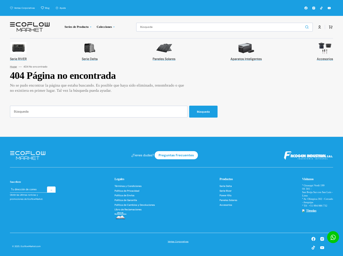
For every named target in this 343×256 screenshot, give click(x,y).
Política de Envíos (124, 195)
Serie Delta (226, 186)
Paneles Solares (228, 200)
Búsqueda (203, 111)
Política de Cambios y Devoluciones (135, 205)
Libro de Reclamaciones (128, 209)
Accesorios (226, 205)
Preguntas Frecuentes (176, 155)
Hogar (13, 66)
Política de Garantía (126, 200)
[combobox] (224, 27)
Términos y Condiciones (128, 186)
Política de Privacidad (127, 190)
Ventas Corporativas (178, 241)
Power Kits (225, 195)
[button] (319, 27)
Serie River (226, 190)
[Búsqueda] (308, 27)
